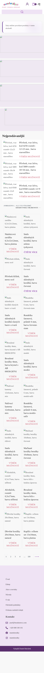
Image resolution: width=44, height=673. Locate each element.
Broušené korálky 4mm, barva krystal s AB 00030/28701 (11, 365)
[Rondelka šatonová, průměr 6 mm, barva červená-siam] (31, 304)
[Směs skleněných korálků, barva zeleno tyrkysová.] (31, 222)
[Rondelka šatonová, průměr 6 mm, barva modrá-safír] (31, 392)
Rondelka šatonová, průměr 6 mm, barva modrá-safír (30, 409)
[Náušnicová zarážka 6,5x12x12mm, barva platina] (12, 222)
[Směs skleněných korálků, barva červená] (31, 265)
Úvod (8, 579)
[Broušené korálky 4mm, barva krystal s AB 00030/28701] (12, 348)
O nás (8, 600)
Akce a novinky (11, 589)
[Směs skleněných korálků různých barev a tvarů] (12, 304)
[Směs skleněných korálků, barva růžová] (12, 436)
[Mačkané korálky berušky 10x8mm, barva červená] (31, 436)
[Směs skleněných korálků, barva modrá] (31, 348)
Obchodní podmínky (13, 605)
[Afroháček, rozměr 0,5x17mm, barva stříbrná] (12, 478)
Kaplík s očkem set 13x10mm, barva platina (31, 534)
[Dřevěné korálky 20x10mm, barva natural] (12, 520)
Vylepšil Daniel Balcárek (22, 649)
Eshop (8, 584)
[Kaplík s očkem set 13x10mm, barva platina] (31, 520)
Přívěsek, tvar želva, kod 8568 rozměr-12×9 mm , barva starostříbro (30, 188)
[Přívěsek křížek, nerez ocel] (12, 265)
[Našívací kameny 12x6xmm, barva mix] (12, 392)
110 (29, 557)
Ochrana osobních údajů (14, 610)
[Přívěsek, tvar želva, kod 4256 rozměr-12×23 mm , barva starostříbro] (10, 149)
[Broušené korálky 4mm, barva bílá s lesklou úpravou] (31, 478)
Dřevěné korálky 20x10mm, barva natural (12, 534)
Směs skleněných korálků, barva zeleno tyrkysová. (30, 240)
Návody (8, 595)
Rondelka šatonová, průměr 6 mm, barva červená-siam (30, 321)
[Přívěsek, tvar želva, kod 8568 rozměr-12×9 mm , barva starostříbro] (10, 191)
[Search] (22, 12)
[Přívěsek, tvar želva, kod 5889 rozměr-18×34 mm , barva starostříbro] (10, 170)
